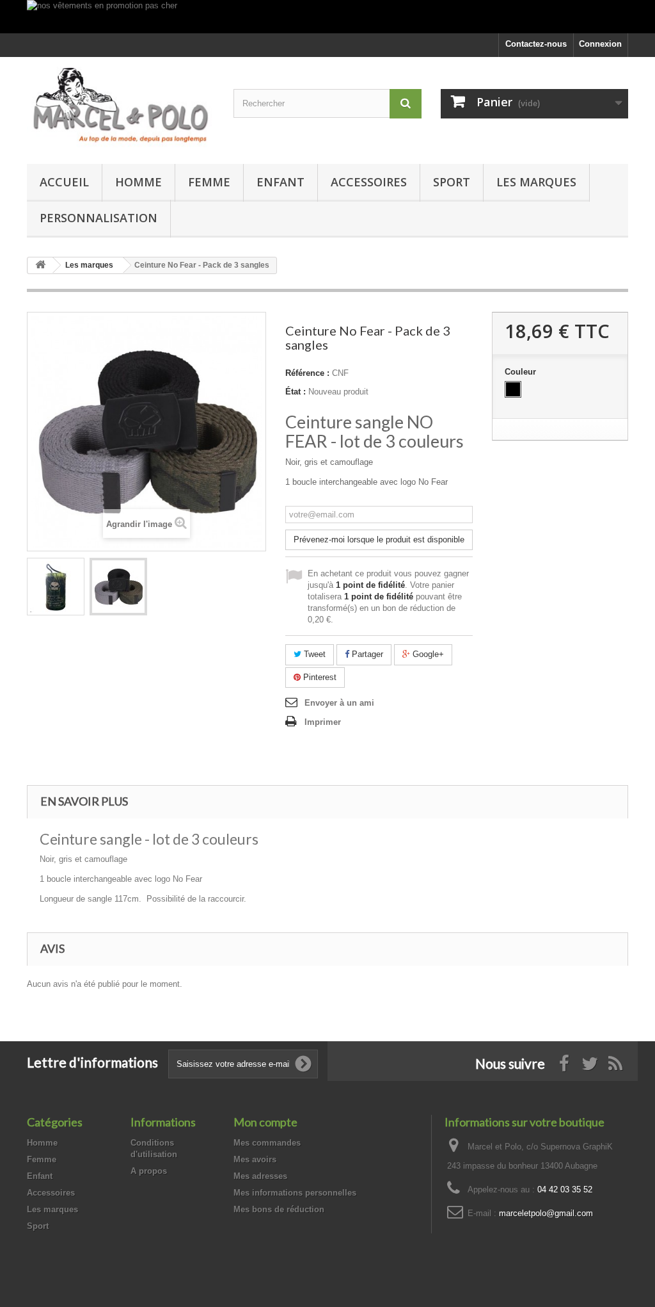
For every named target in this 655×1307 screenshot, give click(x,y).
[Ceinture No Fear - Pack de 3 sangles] (56, 586)
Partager (366, 654)
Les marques (536, 182)
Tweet (313, 654)
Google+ (427, 654)
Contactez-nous (536, 44)
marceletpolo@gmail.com (546, 1213)
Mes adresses (260, 1176)
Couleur (522, 372)
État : (295, 391)
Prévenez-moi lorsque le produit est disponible (379, 539)
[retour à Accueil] (40, 265)
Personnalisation (98, 217)
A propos (148, 1171)
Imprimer (322, 722)
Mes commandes (267, 1143)
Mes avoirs (254, 1159)
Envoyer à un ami (339, 703)
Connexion (600, 44)
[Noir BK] (513, 389)
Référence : (307, 373)
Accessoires (369, 182)
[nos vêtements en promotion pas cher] (327, 16)
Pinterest (318, 677)
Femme (209, 182)
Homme (138, 182)
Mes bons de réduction (278, 1209)
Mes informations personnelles (294, 1192)
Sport (451, 182)
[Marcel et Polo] (120, 107)
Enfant (280, 182)
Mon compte (265, 1122)
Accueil (64, 182)
